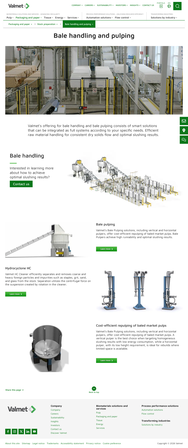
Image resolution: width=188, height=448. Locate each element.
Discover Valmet (59, 433)
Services (100, 428)
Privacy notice (93, 443)
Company (55, 410)
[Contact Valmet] (184, 140)
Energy (99, 424)
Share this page (13, 390)
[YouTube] (34, 431)
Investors (55, 425)
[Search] (177, 6)
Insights (54, 421)
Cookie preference (112, 443)
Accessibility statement (72, 443)
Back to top (94, 392)
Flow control (148, 413)
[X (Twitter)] (21, 431)
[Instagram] (14, 431)
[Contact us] (184, 121)
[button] (20, 24)
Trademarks (52, 443)
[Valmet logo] (18, 6)
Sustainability (57, 417)
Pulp (98, 412)
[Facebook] (8, 431)
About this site (12, 443)
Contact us (21, 184)
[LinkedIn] (28, 431)
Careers (54, 413)
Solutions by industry (152, 424)
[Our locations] (184, 130)
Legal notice (38, 443)
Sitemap (26, 443)
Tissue (99, 420)
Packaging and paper (106, 416)
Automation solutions (152, 410)
